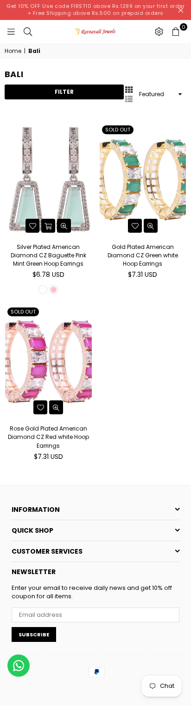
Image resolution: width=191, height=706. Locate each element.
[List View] (129, 98)
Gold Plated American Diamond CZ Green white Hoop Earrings (143, 255)
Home (13, 51)
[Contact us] (18, 665)
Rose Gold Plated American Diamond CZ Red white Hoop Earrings (48, 437)
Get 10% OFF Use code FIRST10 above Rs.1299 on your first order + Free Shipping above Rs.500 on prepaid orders (95, 9)
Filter (64, 92)
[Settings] (159, 32)
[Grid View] (129, 89)
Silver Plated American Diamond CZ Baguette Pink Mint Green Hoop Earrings (48, 255)
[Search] (27, 32)
